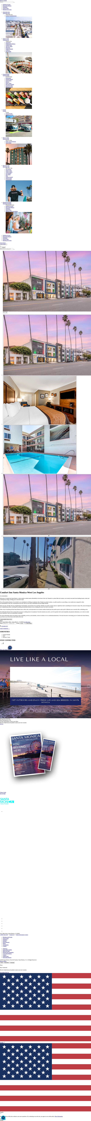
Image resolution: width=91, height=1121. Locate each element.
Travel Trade (6, 8)
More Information (59, 1116)
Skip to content (3, 0)
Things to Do (6, 38)
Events (4, 109)
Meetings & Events (7, 9)
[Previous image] (4, 312)
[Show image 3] (40, 449)
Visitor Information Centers (22, 934)
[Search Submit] (14, 2)
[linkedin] (4, 926)
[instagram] (4, 921)
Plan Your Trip (6, 165)
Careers (4, 955)
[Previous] (2, 686)
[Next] (89, 686)
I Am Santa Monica (7, 953)
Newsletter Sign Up (4, 972)
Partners (4, 941)
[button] (45, 1078)
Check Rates (8, 142)
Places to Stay (6, 137)
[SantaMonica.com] (7, 808)
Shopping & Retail (7, 202)
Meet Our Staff (6, 951)
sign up (1, 724)
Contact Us (11, 934)
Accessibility (6, 944)
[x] (47, 918)
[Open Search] (6, 244)
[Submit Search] (14, 249)
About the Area (6, 12)
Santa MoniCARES (7, 949)
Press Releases (6, 942)
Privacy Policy (3, 961)
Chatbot (4, 946)
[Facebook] (3, 643)
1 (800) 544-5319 (4, 934)
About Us (5, 948)
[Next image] (6, 312)
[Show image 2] (40, 400)
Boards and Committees (8, 952)
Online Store (6, 956)
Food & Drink (6, 74)
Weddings (5, 7)
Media (4, 943)
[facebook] (4, 811)
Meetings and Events (7, 937)
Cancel (3, 247)
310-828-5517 (5, 626)
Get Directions (27, 622)
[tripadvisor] (4, 931)
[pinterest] (4, 928)
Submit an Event (6, 4)
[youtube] (4, 923)
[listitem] (27, 711)
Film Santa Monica (7, 5)
